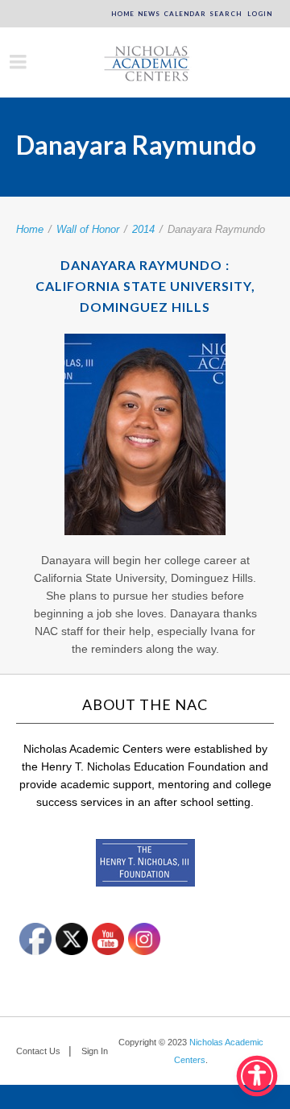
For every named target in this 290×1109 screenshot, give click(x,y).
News (149, 14)
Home (123, 14)
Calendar (185, 14)
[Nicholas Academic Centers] (145, 62)
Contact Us (38, 1051)
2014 (143, 229)
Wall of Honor (87, 229)
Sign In (94, 1051)
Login (258, 14)
